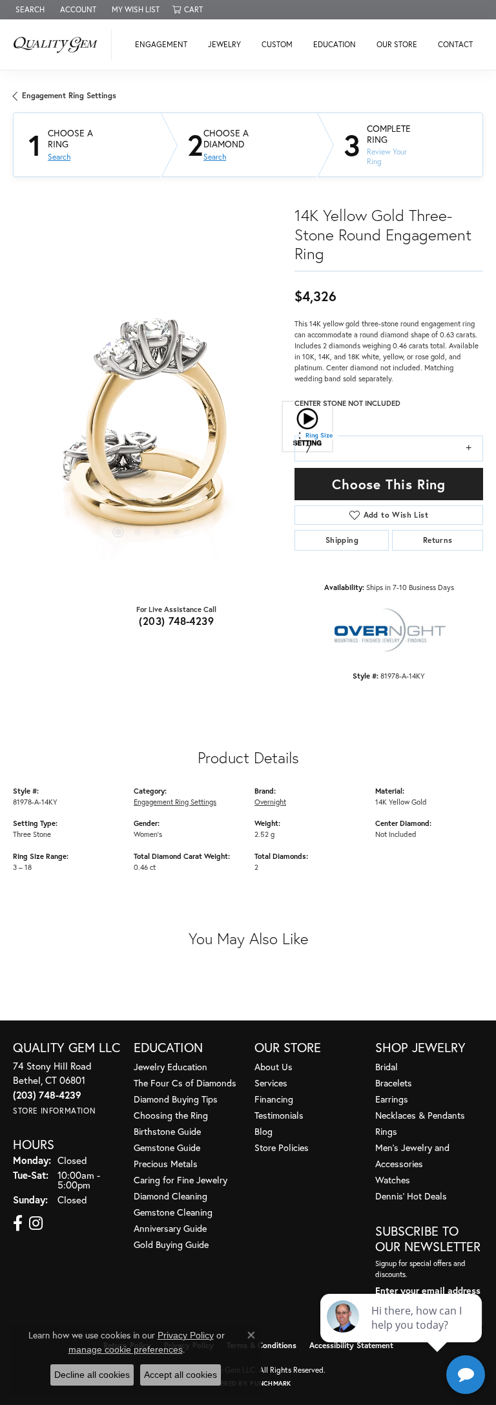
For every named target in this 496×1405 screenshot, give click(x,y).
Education (334, 44)
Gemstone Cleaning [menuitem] (173, 1212)
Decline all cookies (92, 1374)
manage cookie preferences (125, 1349)
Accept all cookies (180, 1374)
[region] (147, 425)
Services (270, 1083)
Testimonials (279, 1115)
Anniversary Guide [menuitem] (170, 1228)
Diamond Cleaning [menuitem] (170, 1196)
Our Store (397, 44)
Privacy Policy (186, 1335)
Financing (273, 1099)
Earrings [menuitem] (391, 1099)
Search (59, 157)
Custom (277, 44)
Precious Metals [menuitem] (166, 1163)
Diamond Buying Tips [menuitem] (176, 1099)
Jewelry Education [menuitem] (170, 1067)
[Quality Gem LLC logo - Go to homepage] (59, 44)
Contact (455, 44)
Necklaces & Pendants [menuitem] (420, 1115)
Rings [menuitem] (386, 1131)
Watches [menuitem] (392, 1180)
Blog (263, 1131)
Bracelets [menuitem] (393, 1083)
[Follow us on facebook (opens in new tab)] (18, 1223)
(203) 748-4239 (176, 621)
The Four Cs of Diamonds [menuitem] (185, 1083)
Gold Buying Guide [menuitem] (171, 1244)
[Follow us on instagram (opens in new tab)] (36, 1223)
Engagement (161, 44)
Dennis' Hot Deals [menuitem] (411, 1196)
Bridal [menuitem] (386, 1067)
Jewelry (224, 44)
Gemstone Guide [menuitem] (167, 1147)
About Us (273, 1067)
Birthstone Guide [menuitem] (167, 1131)
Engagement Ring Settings (69, 95)
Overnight (270, 802)
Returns (438, 540)
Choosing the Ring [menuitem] (171, 1115)
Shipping (342, 540)
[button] (29, 9)
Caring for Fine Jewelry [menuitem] (180, 1180)
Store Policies (281, 1147)
